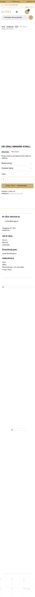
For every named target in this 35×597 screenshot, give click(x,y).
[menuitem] (18, 12)
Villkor (4, 265)
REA (18, 193)
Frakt (4, 262)
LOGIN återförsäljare (9, 253)
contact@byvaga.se (11, 221)
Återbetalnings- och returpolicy (13, 267)
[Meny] (32, 11)
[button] (31, 17)
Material (5, 242)
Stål (16, 27)
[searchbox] (15, 17)
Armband (10, 27)
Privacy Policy (7, 270)
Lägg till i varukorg (16, 186)
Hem (3, 27)
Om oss (4, 240)
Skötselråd (6, 245)
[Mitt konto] (22, 11)
